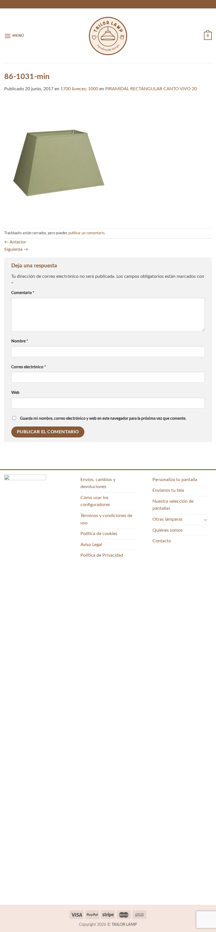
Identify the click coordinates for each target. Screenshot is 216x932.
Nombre (19, 341)
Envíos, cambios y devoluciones (97, 483)
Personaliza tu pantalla (174, 479)
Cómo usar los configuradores (95, 501)
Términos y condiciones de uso (106, 519)
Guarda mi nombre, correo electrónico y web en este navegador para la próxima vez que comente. (103, 418)
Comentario (22, 293)
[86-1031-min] (108, 160)
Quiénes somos (167, 530)
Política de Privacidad (101, 555)
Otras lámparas (167, 519)
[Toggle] (205, 519)
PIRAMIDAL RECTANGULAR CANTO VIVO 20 (151, 89)
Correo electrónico (28, 367)
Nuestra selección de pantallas (173, 505)
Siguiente (16, 249)
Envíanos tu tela (168, 490)
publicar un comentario (86, 233)
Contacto (161, 541)
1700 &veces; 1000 (79, 89)
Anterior (15, 242)
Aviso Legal (91, 544)
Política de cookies (98, 533)
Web (15, 393)
